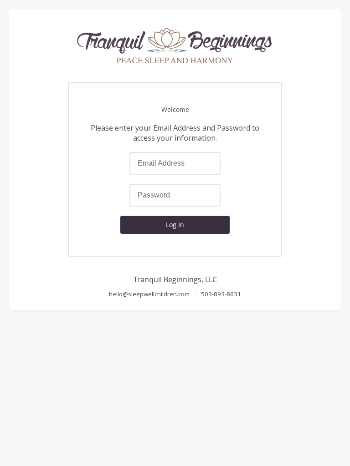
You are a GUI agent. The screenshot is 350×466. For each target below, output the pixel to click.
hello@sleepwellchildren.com (149, 294)
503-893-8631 (221, 294)
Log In (175, 224)
